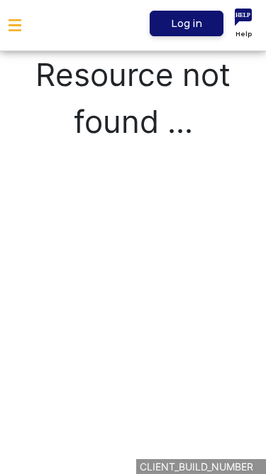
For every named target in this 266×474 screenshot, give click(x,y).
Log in (186, 23)
